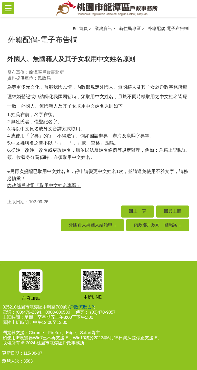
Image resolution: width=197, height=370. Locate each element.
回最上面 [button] (172, 211)
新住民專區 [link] (130, 28)
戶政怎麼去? (82, 307)
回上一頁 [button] (137, 211)
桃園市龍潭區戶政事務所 (106, 8)
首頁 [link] (83, 28)
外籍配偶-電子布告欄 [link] (168, 28)
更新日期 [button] (10, 353)
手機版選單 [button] (8, 8)
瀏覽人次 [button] (10, 361)
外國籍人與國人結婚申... (92, 224)
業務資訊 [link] (103, 28)
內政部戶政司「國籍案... (157, 224)
